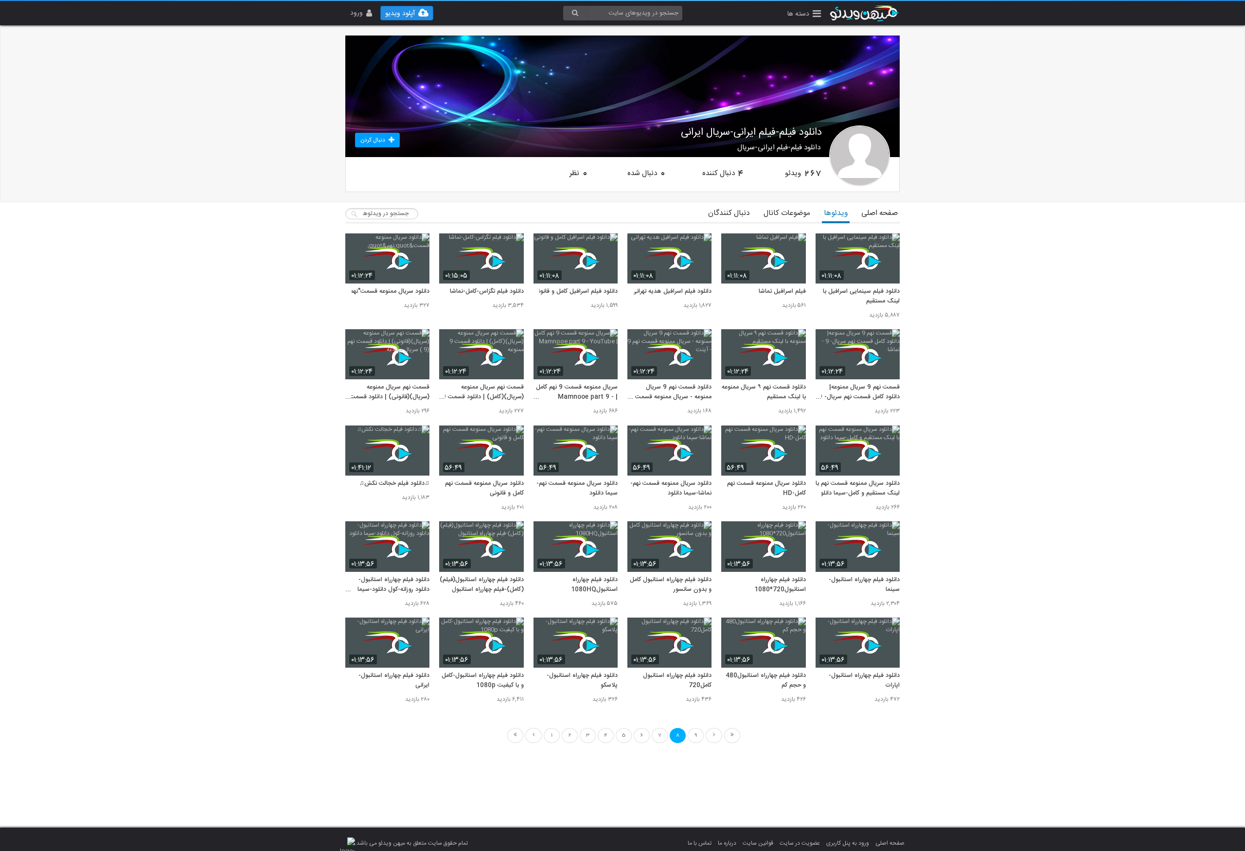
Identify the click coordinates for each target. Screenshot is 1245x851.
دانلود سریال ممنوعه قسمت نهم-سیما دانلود (577, 488)
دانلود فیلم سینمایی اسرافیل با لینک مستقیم (861, 296)
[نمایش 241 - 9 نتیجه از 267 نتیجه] (732, 735)
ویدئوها (836, 213)
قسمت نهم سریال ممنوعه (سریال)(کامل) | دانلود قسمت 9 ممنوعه (482, 392)
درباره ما (727, 843)
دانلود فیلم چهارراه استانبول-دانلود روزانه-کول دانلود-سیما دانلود (393, 585)
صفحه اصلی (879, 213)
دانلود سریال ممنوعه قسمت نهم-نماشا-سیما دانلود (670, 488)
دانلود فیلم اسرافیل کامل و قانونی (576, 292)
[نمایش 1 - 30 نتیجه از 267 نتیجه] (515, 735)
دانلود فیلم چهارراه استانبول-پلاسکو (582, 681)
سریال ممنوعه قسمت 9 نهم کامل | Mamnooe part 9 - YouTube (577, 392)
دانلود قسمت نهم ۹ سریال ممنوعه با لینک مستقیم (763, 392)
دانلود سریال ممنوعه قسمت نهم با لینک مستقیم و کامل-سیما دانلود (858, 488)
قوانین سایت (758, 843)
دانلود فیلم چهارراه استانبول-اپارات (864, 681)
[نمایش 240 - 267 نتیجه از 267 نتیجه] (533, 735)
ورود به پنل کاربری (847, 843)
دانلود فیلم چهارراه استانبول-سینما (864, 585)
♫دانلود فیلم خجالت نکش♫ (394, 484)
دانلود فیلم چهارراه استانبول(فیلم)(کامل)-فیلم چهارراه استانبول (481, 585)
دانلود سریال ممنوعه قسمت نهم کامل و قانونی (484, 488)
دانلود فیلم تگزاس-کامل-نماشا (486, 292)
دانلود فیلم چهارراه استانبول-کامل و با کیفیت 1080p (482, 681)
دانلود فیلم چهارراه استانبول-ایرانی (393, 681)
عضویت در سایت (800, 843)
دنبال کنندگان (729, 213)
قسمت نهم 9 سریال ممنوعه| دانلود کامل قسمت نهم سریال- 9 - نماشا (859, 392)
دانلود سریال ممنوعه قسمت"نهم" (388, 292)
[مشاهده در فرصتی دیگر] (887, 246)
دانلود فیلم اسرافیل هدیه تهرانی (671, 292)
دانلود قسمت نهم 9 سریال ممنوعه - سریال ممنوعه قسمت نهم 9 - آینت (673, 392)
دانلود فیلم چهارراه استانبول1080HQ (594, 585)
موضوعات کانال (787, 213)
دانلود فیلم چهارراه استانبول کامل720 (677, 681)
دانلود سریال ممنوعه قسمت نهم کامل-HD (766, 488)
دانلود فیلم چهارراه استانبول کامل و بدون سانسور (670, 585)
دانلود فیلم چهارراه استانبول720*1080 (779, 585)
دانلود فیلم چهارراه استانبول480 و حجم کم (765, 681)
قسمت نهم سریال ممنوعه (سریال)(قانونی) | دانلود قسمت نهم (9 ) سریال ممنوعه (389, 392)
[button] (804, 15)
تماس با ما (699, 843)
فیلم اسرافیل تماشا (782, 292)
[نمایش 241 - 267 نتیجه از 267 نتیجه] (714, 735)
